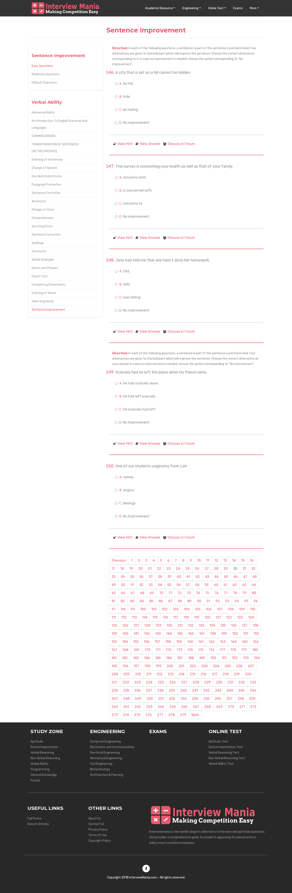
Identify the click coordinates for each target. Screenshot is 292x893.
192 (235, 658)
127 (136, 625)
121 (218, 617)
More (253, 8)
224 (149, 682)
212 (159, 674)
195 (114, 666)
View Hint (125, 144)
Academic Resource (159, 8)
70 (161, 593)
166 (256, 642)
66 (123, 593)
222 (126, 682)
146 (191, 634)
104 (187, 609)
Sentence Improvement (48, 309)
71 (170, 593)
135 (223, 625)
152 (256, 634)
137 (244, 625)
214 (181, 674)
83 (132, 601)
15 (243, 560)
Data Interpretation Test (226, 747)
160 (190, 642)
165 (245, 642)
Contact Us (96, 824)
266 (184, 707)
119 (196, 617)
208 (115, 674)
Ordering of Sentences (47, 159)
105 (198, 609)
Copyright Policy (99, 841)
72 (179, 593)
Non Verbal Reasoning (45, 758)
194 (257, 658)
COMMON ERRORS (44, 136)
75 (207, 593)
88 (180, 601)
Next (195, 715)
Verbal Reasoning (42, 752)
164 (234, 642)
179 (244, 650)
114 (144, 617)
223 (137, 682)
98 (123, 609)
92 (217, 601)
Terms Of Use (97, 835)
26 (197, 569)
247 (115, 699)
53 (151, 585)
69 (152, 593)
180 (255, 650)
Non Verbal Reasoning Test (227, 758)
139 (114, 634)
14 (234, 560)
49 (114, 585)
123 (240, 617)
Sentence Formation (46, 193)
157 (157, 642)
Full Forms (34, 818)
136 (234, 625)
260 (115, 707)
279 (183, 715)
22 (159, 569)
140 (125, 634)
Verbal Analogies (43, 259)
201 (181, 666)
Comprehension (42, 218)
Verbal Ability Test (221, 764)
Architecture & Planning (106, 775)
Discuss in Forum (181, 144)
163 (223, 642)
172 (168, 650)
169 (136, 650)
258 (241, 699)
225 (161, 682)
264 (161, 707)
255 (206, 699)
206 (239, 666)
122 (229, 617)
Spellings (38, 243)
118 (186, 617)
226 (172, 682)
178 (233, 650)
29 (226, 569)
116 (165, 617)
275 (137, 715)
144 (169, 634)
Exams (238, 8)
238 (160, 690)
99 (133, 609)
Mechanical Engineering (106, 758)
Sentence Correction (46, 234)
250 (150, 699)
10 (199, 560)
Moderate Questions (45, 74)
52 (141, 585)
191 (224, 658)
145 (180, 634)
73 (189, 593)
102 (165, 609)
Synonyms (39, 251)
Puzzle (35, 780)
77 (226, 593)
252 (172, 699)
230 (219, 682)
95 (246, 601)
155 (136, 642)
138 (255, 625)
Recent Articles (38, 824)
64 (254, 585)
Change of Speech (44, 168)
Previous (119, 560)
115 (155, 617)
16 (252, 560)
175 (201, 650)
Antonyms (39, 201)
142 (147, 634)
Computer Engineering (105, 741)
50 (123, 585)
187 (180, 658)
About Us (94, 818)
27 (207, 569)
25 (188, 569)
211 (148, 674)
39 (169, 577)
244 (230, 690)
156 (146, 642)
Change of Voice (43, 209)
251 (161, 699)
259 (252, 699)
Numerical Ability (43, 112)
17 (113, 569)
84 (142, 601)
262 (137, 707)
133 (201, 625)
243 (218, 690)
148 (213, 634)
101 (153, 609)
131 (180, 625)
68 (142, 593)
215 (192, 674)
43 (207, 577)
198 (147, 666)
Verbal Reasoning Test (224, 752)
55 (169, 585)
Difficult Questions (44, 82)
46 (235, 577)
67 (133, 593)
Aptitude (37, 741)
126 (125, 625)
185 (158, 658)
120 (207, 617)
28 (216, 569)
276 (149, 715)
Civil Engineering (101, 764)
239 (172, 690)
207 (251, 666)
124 (251, 617)
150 (235, 634)
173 (179, 650)
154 (125, 642)
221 (114, 682)
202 (193, 666)
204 (216, 666)
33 (113, 577)
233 (253, 682)
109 (242, 609)
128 (147, 625)
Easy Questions (42, 66)
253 (184, 699)
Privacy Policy (98, 829)
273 (115, 715)
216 (203, 674)
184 (147, 658)
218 (226, 674)
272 (253, 707)
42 (197, 577)
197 (136, 666)
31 (244, 569)
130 (169, 625)
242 (206, 690)
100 (143, 609)
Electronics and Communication (112, 747)
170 (147, 650)
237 (149, 690)
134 (212, 625)
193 (246, 658)
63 (244, 585)
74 (198, 593)
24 (178, 569)
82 (123, 601)
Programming (40, 769)
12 (216, 560)
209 (126, 674)
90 (199, 601)
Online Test (216, 8)
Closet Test (40, 276)
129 (158, 625)
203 (204, 666)
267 (196, 707)
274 (126, 715)
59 (207, 585)
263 (149, 707)
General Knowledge (44, 775)
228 (196, 682)
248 (126, 699)
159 (179, 642)
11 (207, 560)
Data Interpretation (44, 747)
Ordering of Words (44, 293)
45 (226, 577)
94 (236, 601)
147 (202, 634)
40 (179, 577)
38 (160, 577)
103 (175, 609)
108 (231, 609)
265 (173, 707)
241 (195, 690)
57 (188, 585)
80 (254, 593)
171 (158, 650)
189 (202, 658)
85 (151, 601)
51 (132, 585)
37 (151, 577)
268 (207, 707)
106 (209, 609)
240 (183, 690)
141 (136, 634)
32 (253, 569)
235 (126, 690)
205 (228, 666)
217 (214, 674)
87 (170, 601)
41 (188, 577)
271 (242, 707)
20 (140, 569)
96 (256, 601)
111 (114, 617)
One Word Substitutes (47, 176)
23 (169, 569)
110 (252, 609)
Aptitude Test (218, 741)
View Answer (150, 144)
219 (237, 674)
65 (114, 593)
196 (125, 666)
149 (224, 634)
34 (123, 577)
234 (115, 690)
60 (216, 585)
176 (211, 650)
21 (150, 569)
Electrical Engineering (105, 752)
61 (225, 585)
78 (235, 593)
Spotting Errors (42, 226)
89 (189, 601)
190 (213, 658)
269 (219, 707)
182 (125, 658)
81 (113, 601)
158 (168, 642)
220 (248, 674)
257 (229, 699)
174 (190, 650)
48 (254, 577)
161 (201, 642)
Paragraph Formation (46, 184)
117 (175, 617)
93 (227, 601)
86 (161, 601)
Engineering (190, 8)
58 (197, 585)
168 (125, 650)
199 (158, 666)
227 (184, 682)
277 (160, 715)
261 (126, 707)
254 (195, 699)
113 (134, 617)
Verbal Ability (40, 764)
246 (253, 690)
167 (114, 650)
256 (218, 699)
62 (235, 585)
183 (136, 658)
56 (179, 585)
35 (132, 577)
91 (208, 601)
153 (114, 642)
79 (244, 593)
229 (207, 682)
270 (231, 707)
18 (122, 569)
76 (216, 593)
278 (171, 715)
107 (220, 609)
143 (158, 634)
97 (114, 609)
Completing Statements (49, 284)
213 (170, 674)
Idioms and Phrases (45, 268)
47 (245, 577)
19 (131, 569)
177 (222, 650)
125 (114, 625)
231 (230, 682)
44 (216, 577)
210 (138, 674)
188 (191, 658)
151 (245, 634)
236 (137, 690)
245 (241, 690)
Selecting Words (43, 301)
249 (138, 699)
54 (160, 585)
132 (190, 625)
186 (169, 658)
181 (114, 658)
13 (225, 560)
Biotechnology (100, 769)
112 (124, 617)
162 (212, 642)
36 (141, 577)
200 (170, 666)
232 (242, 682)
